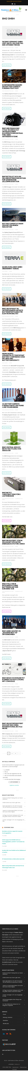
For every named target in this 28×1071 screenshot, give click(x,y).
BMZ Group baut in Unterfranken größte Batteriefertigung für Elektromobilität (12, 311)
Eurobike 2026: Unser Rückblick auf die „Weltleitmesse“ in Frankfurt (14, 851)
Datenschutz (23, 1067)
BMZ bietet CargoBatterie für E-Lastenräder (11, 494)
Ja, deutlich (7, 770)
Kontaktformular (6, 962)
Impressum (15, 1067)
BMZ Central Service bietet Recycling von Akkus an (11, 448)
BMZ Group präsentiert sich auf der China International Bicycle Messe (12, 725)
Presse (4, 1014)
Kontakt (14, 1069)
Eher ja (6, 771)
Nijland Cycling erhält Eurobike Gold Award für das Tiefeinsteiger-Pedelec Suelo (13, 866)
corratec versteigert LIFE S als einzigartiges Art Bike (13, 820)
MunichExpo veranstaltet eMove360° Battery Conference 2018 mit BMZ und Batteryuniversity (13, 357)
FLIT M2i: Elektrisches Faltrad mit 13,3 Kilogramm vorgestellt (11, 1004)
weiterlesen (6, 65)
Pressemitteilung (9, 47)
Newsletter (5, 1020)
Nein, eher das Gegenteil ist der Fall (13, 773)
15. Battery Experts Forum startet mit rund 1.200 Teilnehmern (13, 405)
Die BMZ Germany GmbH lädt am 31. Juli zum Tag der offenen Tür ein (12, 43)
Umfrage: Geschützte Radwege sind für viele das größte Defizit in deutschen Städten (13, 815)
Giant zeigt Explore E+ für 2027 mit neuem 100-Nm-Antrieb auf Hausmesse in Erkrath (12, 806)
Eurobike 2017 (19, 498)
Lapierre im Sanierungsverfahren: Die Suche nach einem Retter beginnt (13, 811)
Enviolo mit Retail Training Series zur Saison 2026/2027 (13, 798)
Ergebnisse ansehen (14, 785)
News (16, 47)
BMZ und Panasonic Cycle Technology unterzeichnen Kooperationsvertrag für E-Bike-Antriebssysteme (12, 132)
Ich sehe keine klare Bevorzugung (12, 779)
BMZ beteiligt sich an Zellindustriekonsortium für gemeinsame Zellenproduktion (14, 179)
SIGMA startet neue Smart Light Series (11, 802)
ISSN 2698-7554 (7, 1067)
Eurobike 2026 (9, 827)
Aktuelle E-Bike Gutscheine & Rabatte (14, 1)
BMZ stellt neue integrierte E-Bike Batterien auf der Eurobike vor (10, 586)
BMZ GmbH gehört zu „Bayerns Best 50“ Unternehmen (11, 632)
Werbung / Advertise (7, 1017)
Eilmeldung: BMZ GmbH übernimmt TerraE (12, 268)
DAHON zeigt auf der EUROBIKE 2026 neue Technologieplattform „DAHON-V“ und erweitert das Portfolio (13, 841)
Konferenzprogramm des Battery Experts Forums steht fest (12, 86)
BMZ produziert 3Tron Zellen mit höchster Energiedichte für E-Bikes (13, 542)
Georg (6, 271)
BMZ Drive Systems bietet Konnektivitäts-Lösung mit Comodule (13, 679)
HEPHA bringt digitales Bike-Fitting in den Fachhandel (12, 1000)
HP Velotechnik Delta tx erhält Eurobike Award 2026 (13, 859)
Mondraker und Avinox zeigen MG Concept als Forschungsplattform (12, 832)
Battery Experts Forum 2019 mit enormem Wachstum (12, 225)
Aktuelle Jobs (6, 1023)
